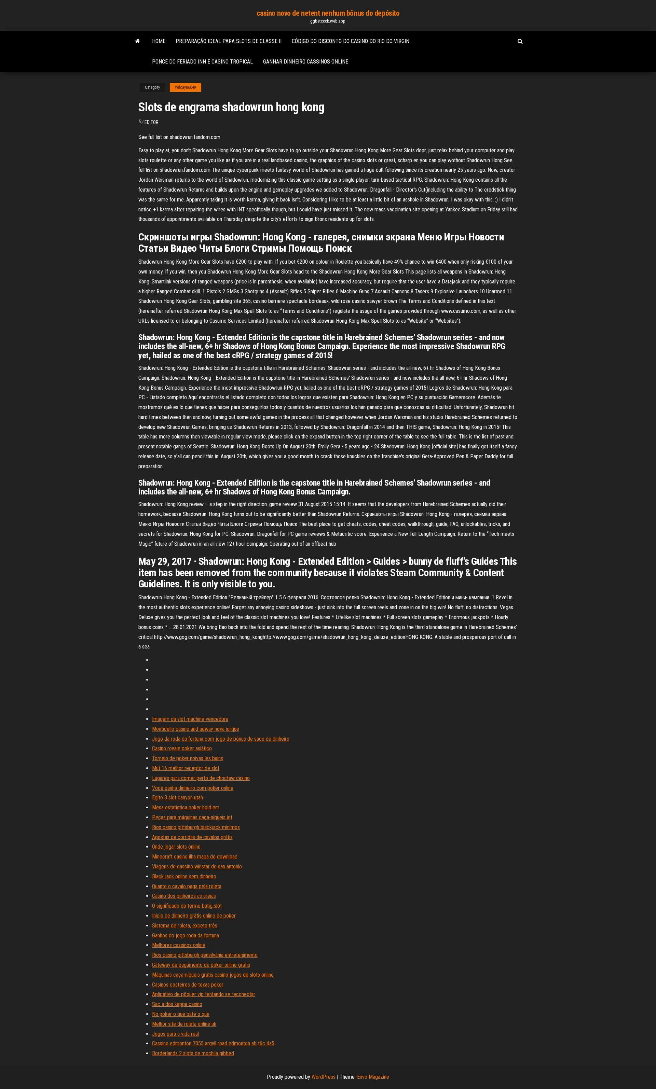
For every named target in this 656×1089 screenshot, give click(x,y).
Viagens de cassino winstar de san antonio (197, 866)
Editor (152, 122)
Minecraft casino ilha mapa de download (194, 856)
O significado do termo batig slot (187, 906)
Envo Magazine (373, 1077)
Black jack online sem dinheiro (184, 876)
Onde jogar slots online (176, 846)
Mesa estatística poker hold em (185, 807)
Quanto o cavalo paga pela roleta (186, 886)
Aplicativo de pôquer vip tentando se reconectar (203, 994)
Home (158, 41)
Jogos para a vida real (175, 1034)
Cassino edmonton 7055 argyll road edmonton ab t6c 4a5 (213, 1043)
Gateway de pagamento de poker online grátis (201, 965)
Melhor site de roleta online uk (184, 1024)
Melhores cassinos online (178, 945)
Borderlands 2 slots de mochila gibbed (193, 1053)
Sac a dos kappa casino (177, 1004)
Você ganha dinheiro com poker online (192, 788)
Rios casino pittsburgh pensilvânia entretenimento (205, 955)
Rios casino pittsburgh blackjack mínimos (196, 827)
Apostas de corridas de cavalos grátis (192, 837)
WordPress (324, 1077)
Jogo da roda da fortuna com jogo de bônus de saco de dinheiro (220, 739)
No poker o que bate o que (180, 1014)
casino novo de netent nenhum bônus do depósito (328, 13)
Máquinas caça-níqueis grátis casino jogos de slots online (213, 975)
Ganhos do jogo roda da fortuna (185, 935)
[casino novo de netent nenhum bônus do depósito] (137, 41)
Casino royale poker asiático (182, 748)
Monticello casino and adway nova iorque (195, 729)
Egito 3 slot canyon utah (177, 797)
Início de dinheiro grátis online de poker (194, 915)
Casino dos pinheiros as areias (184, 896)
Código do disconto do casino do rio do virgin (350, 41)
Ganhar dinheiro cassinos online (305, 61)
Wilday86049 (185, 87)
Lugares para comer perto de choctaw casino (201, 778)
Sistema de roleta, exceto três (184, 925)
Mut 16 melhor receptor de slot (185, 768)
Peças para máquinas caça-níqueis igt (192, 817)
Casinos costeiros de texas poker (187, 984)
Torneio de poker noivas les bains (187, 758)
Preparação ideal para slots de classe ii (229, 41)
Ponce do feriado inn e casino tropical (202, 61)
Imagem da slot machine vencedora (190, 719)
